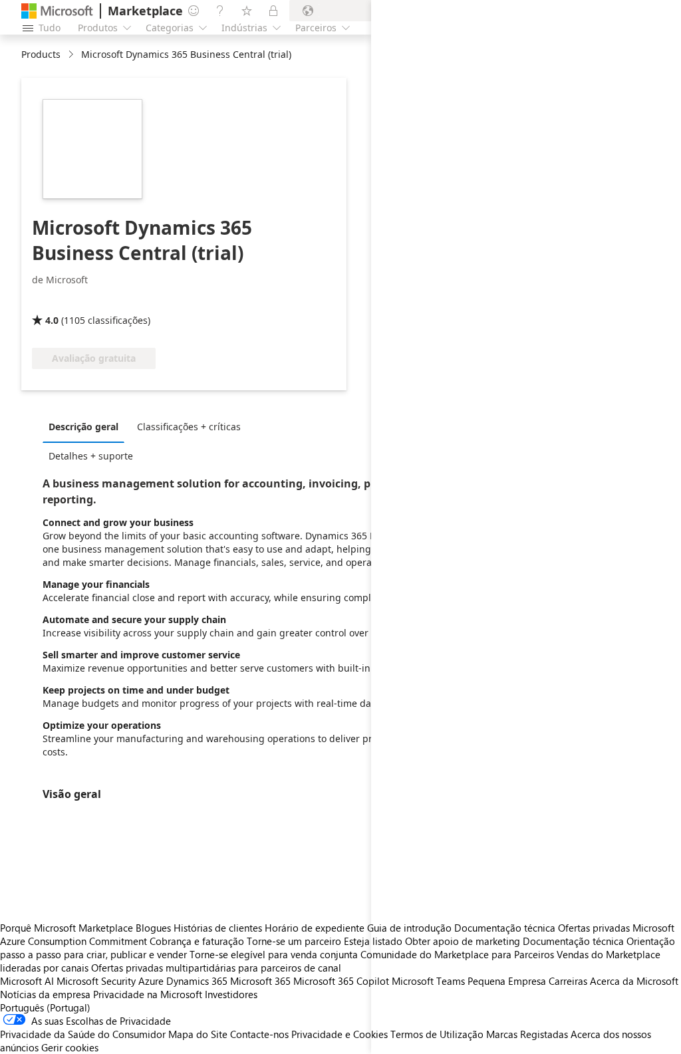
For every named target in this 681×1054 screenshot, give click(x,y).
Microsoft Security (96, 981)
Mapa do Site (197, 1034)
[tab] (87, 426)
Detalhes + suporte (91, 456)
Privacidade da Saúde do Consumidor (83, 1034)
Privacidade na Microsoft (147, 994)
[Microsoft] (57, 11)
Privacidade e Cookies (339, 1034)
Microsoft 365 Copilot (341, 981)
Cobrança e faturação (197, 941)
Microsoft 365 (260, 981)
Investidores (231, 994)
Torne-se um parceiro (294, 941)
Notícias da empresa (45, 994)
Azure (151, 981)
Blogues (153, 927)
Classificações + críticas (189, 426)
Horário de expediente (314, 927)
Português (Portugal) (45, 1007)
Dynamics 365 (196, 981)
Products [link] (41, 54)
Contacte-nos (259, 1034)
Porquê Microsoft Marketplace (66, 927)
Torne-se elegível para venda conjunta (274, 954)
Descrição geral (83, 426)
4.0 (52, 320)
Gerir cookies (69, 1047)
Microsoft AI (27, 981)
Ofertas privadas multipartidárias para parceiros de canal (216, 967)
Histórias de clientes (218, 927)
